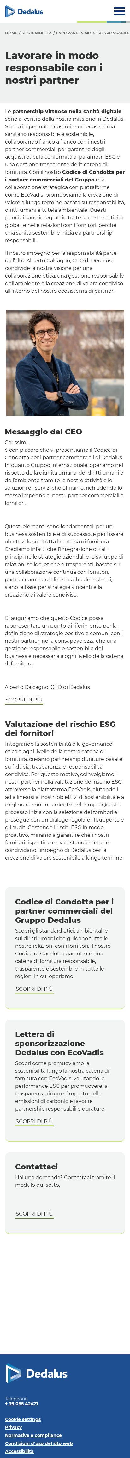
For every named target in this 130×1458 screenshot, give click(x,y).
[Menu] (119, 11)
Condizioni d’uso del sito (39, 1443)
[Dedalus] (24, 11)
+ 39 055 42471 (21, 1403)
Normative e (33, 1435)
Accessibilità (19, 1451)
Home (11, 33)
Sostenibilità (37, 33)
